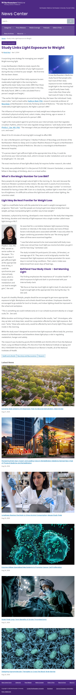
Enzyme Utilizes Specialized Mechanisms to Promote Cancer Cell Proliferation (32, 567)
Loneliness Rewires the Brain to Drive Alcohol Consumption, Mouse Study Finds (32, 515)
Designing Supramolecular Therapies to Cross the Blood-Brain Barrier (29, 672)
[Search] (70, 21)
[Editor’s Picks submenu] (63, 27)
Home (4, 38)
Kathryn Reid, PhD (35, 101)
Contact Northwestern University (35, 688)
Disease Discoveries (9, 43)
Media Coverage (39, 682)
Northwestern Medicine (46, 8)
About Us (72, 682)
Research (41, 356)
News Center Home (6, 682)
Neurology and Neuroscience (27, 356)
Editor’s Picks (51, 682)
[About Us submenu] (25, 33)
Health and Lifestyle (8, 356)
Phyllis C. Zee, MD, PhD (11, 127)
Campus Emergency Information (64, 688)
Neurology (6, 103)
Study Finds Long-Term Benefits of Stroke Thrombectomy (24, 619)
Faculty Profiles (70, 8)
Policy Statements (6, 692)
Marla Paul (6, 52)
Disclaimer (50, 688)
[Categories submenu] (13, 27)
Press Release (28, 682)
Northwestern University (59, 8)
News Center (15, 14)
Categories (18, 682)
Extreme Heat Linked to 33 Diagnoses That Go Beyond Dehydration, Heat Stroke (32, 409)
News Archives (62, 682)
